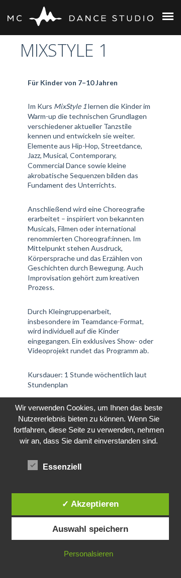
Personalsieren (88, 553)
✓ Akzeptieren (90, 503)
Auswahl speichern (90, 528)
